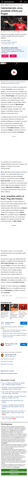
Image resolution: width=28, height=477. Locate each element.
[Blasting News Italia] (9, 2)
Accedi (25, 1)
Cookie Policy (16, 467)
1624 (12, 430)
